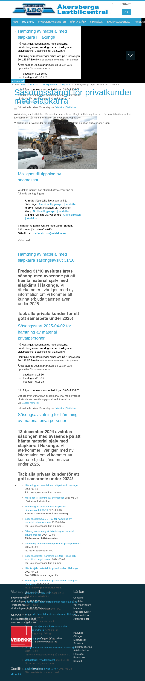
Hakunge (78, 632)
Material (34, 84)
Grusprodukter (81, 615)
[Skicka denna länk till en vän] (16, 108)
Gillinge (77, 636)
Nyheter (66, 84)
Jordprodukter (81, 618)
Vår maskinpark (82, 604)
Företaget (78, 653)
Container (78, 597)
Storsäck (78, 643)
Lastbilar (78, 601)
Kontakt (77, 660)
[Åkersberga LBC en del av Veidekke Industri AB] (21, 636)
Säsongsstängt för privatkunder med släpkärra (73, 96)
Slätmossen (79, 639)
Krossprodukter (50, 84)
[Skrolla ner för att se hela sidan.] (130, 55)
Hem (23, 84)
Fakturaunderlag (82, 646)
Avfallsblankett (81, 650)
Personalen (79, 657)
